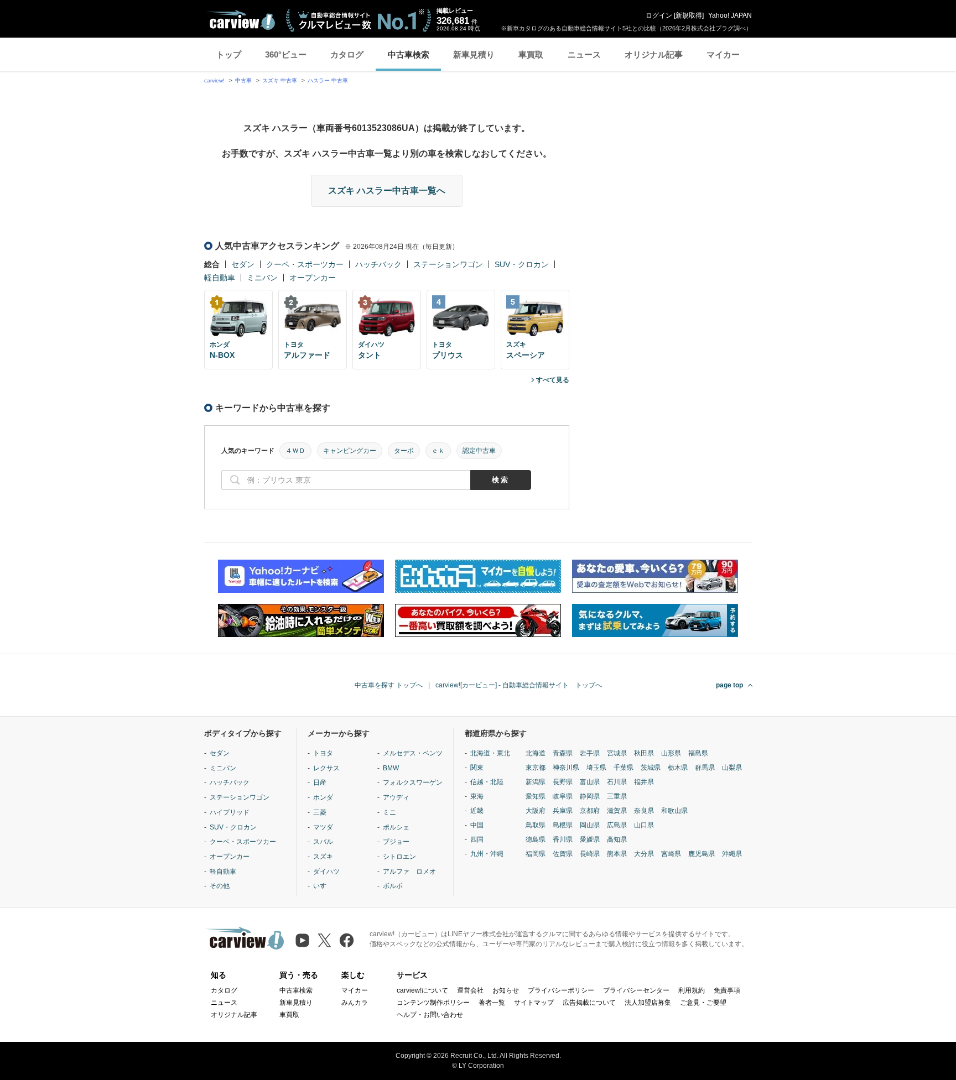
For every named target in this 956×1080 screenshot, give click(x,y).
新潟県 (535, 782)
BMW (391, 768)
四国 (477, 839)
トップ (228, 54)
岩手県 (590, 753)
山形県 (671, 753)
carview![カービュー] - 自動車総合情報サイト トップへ (518, 685)
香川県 (563, 839)
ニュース (584, 54)
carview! (214, 80)
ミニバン (262, 277)
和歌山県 (674, 811)
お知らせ (505, 990)
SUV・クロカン (522, 264)
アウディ (396, 797)
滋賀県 (617, 811)
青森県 (563, 753)
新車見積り (474, 54)
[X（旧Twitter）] (324, 940)
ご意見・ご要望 (703, 1002)
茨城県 (651, 767)
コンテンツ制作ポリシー (433, 1002)
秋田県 (644, 753)
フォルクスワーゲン (413, 782)
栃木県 (678, 767)
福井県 (644, 782)
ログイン (659, 15)
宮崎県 (671, 854)
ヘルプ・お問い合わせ (430, 1015)
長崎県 (590, 854)
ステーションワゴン (448, 264)
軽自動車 (219, 277)
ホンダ (323, 797)
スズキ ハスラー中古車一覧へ (386, 190)
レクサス (326, 768)
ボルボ (393, 886)
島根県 (563, 825)
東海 (477, 796)
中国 (477, 825)
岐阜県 (563, 796)
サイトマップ (534, 1002)
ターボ (404, 451)
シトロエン (399, 856)
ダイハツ (326, 871)
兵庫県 (563, 811)
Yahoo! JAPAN (730, 15)
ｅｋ (438, 451)
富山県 (590, 782)
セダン (242, 264)
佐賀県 (563, 854)
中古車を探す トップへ (389, 685)
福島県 (698, 753)
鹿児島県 (701, 854)
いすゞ (323, 886)
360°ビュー (285, 54)
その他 (220, 886)
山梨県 (732, 767)
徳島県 (535, 839)
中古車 (243, 80)
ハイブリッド (230, 812)
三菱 (319, 812)
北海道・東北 (490, 753)
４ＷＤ (295, 451)
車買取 (530, 54)
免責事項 (727, 990)
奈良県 (644, 811)
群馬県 (705, 767)
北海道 (535, 753)
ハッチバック (378, 264)
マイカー (723, 54)
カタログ (346, 54)
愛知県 (535, 796)
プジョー (396, 842)
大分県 (644, 854)
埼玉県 (596, 767)
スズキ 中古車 (279, 80)
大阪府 (535, 811)
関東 (477, 767)
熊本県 (617, 854)
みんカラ (354, 1002)
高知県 (617, 839)
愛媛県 (590, 839)
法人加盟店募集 (648, 1002)
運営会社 (470, 990)
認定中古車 (479, 451)
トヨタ (323, 753)
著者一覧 (492, 1002)
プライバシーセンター (636, 990)
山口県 (644, 825)
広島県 (617, 825)
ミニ (389, 812)
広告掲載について (589, 1002)
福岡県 (535, 854)
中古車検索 (408, 54)
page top (729, 685)
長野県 (563, 782)
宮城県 (617, 753)
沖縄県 (732, 854)
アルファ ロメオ (409, 871)
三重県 (617, 796)
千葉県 (623, 767)
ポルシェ (396, 827)
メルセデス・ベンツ (413, 753)
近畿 (477, 811)
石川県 (617, 782)
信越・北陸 (486, 782)
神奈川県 (566, 767)
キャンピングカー (349, 451)
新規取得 (689, 15)
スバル (323, 842)
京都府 (590, 811)
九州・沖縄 (486, 854)
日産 (319, 782)
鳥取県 (535, 825)
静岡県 (590, 796)
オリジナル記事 (654, 54)
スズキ (323, 856)
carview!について (422, 990)
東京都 (535, 767)
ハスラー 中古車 (328, 80)
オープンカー (312, 277)
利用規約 (691, 990)
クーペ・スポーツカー (305, 264)
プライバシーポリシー (561, 990)
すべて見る (552, 380)
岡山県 (590, 825)
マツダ (323, 827)
